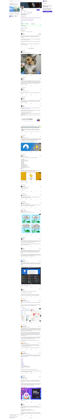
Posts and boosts (23, 30)
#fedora (31, 31)
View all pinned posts (31, 48)
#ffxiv (21, 31)
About (13, 414)
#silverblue (29, 31)
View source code (13, 417)
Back (22, 1)
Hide (40, 54)
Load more (31, 417)
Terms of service (14, 415)
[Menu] (40, 10)
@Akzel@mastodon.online (23, 10)
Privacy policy (11, 415)
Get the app (14, 416)
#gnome (24, 31)
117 (24, 12)
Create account (47, 11)
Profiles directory (18, 414)
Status (15, 414)
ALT (40, 73)
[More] (40, 75)
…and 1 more (30, 285)
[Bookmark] (35, 75)
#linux (26, 31)
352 (21, 12)
